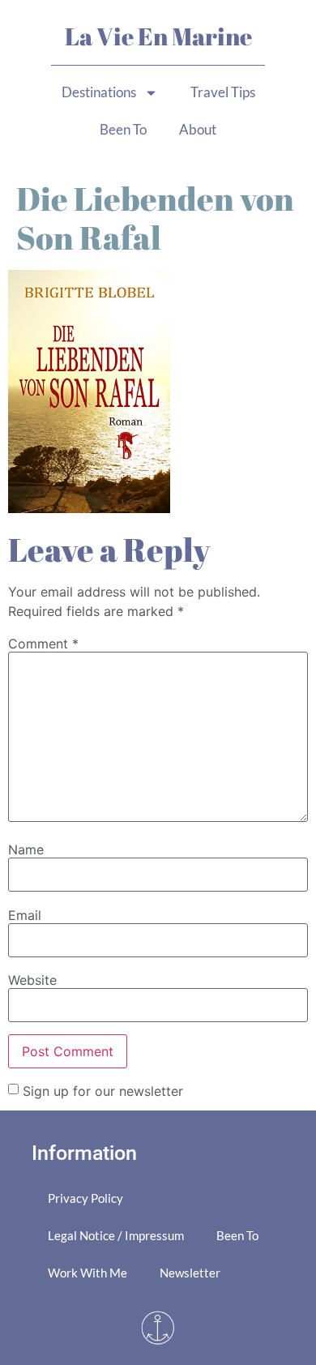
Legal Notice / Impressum (116, 1235)
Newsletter (190, 1272)
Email (24, 915)
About (197, 129)
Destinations (99, 92)
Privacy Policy (85, 1198)
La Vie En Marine (158, 36)
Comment (43, 643)
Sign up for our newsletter (103, 1091)
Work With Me (87, 1272)
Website (32, 979)
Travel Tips (222, 92)
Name (26, 849)
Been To (123, 129)
